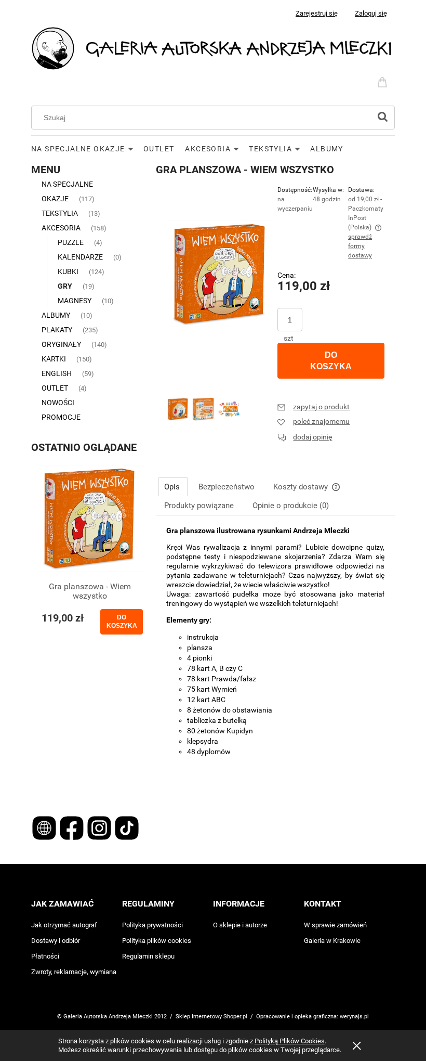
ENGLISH (57, 373)
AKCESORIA (61, 228)
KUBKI (68, 271)
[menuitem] (87, 149)
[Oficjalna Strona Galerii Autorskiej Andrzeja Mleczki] (45, 827)
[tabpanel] (275, 658)
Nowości (58, 402)
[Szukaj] (382, 118)
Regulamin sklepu (148, 956)
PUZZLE (71, 242)
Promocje (61, 417)
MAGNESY (74, 300)
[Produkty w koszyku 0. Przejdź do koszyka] (384, 81)
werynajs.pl (354, 1016)
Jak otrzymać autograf (64, 925)
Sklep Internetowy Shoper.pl (211, 1016)
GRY (65, 286)
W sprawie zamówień (335, 925)
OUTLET (55, 388)
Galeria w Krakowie (332, 940)
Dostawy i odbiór (55, 940)
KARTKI (54, 359)
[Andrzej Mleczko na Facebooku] (72, 827)
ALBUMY (56, 315)
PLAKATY (57, 330)
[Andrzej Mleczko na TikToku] (127, 827)
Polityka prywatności (152, 925)
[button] (313, 407)
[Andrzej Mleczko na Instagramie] (100, 827)
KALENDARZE (80, 257)
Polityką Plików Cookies (290, 1041)
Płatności (45, 956)
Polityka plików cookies (156, 940)
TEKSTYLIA (60, 213)
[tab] (173, 486)
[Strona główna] (213, 47)
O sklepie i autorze (240, 925)
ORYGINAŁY (61, 344)
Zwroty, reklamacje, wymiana (73, 972)
